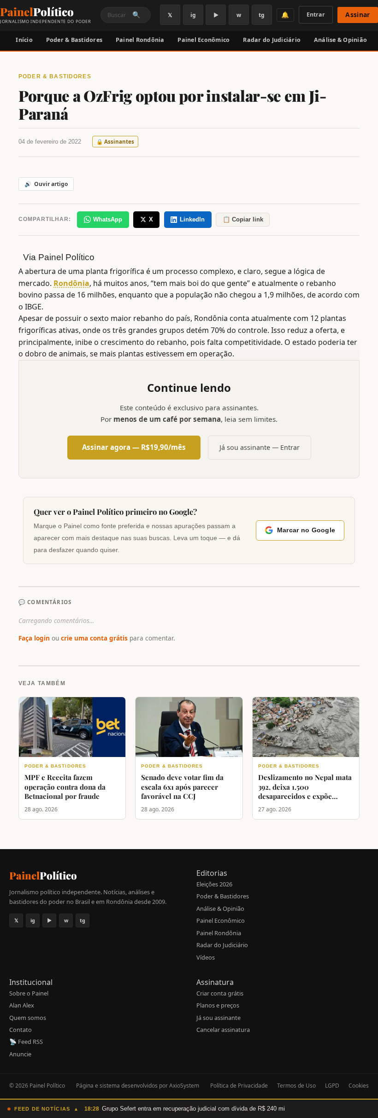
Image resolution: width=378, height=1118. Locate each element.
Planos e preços (217, 1005)
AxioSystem (184, 1085)
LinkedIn (192, 219)
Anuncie (20, 1054)
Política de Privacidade (239, 1085)
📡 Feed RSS (26, 1041)
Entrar (316, 14)
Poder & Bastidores (74, 40)
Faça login (34, 638)
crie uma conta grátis (94, 638)
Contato (20, 1029)
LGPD (332, 1085)
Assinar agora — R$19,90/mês (134, 447)
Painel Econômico (203, 40)
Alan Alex (21, 1005)
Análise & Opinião (340, 40)
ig (193, 15)
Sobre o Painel (28, 993)
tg (262, 15)
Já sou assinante (218, 1017)
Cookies (358, 1085)
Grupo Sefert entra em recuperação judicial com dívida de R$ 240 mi (193, 1108)
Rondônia (71, 283)
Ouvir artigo (46, 184)
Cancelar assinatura (223, 1029)
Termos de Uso (296, 1085)
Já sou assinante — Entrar (259, 447)
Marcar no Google (306, 530)
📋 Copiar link (243, 219)
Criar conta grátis (219, 993)
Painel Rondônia (140, 40)
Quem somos (27, 1017)
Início (24, 40)
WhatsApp (107, 219)
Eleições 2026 (214, 884)
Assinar (357, 14)
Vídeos (205, 957)
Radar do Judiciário (272, 40)
